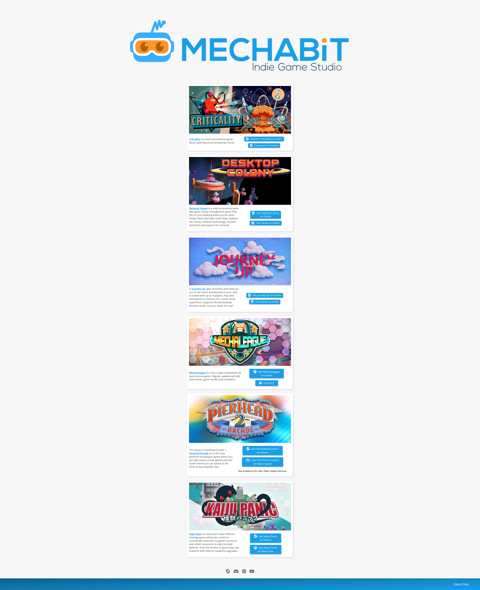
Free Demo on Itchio (267, 301)
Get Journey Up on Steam (266, 295)
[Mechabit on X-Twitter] (244, 571)
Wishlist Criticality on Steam (266, 138)
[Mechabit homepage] (240, 43)
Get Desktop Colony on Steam (267, 214)
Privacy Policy (461, 584)
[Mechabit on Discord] (236, 571)
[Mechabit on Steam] (228, 571)
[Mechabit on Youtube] (252, 571)
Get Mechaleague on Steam (269, 373)
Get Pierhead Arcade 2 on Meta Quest (265, 461)
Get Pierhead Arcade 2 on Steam (264, 450)
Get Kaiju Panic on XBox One (267, 549)
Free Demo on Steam (266, 145)
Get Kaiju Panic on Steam (267, 538)
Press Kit (268, 383)
